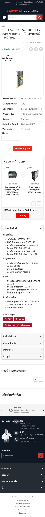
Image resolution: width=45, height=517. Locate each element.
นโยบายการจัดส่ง (22, 510)
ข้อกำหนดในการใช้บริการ (22, 507)
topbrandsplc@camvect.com (32, 435)
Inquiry (22, 215)
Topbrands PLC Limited (25, 497)
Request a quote (22, 148)
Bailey (21, 319)
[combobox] (25, 17)
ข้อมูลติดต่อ (22, 513)
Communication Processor (19, 325)
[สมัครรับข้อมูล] (41, 455)
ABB (10, 319)
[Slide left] (33, 203)
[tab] (23, 228)
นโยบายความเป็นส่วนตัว (22, 504)
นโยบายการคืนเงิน (22, 501)
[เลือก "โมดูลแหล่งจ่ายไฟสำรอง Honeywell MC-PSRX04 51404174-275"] (5, 168)
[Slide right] (39, 203)
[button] (4, 17)
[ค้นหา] (39, 17)
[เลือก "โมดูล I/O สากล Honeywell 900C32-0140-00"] (28, 168)
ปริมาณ (5, 133)
